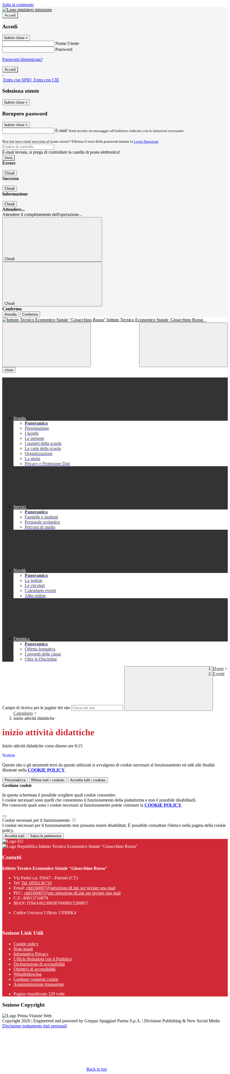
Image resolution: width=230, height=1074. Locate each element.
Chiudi (9, 173)
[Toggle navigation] (46, 344)
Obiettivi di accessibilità (34, 969)
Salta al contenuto (18, 4)
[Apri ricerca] (183, 344)
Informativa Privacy (31, 954)
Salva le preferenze (45, 836)
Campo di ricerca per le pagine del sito (36, 707)
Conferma (30, 314)
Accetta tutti (88, 780)
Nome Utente (67, 43)
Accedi (10, 15)
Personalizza (15, 780)
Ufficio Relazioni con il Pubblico (42, 959)
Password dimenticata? (22, 59)
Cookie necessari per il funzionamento (36, 820)
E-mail (61, 130)
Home (218, 668)
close (8, 370)
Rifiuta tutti (48, 780)
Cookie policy (25, 943)
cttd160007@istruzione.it (70, 888)
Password (63, 49)
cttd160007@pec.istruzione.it (72, 893)
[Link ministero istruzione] (27, 9)
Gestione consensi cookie (35, 979)
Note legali (23, 948)
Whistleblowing (27, 974)
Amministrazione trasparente (38, 984)
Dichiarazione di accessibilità (39, 964)
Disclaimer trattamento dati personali (34, 1025)
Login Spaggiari (146, 141)
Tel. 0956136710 (36, 882)
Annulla (10, 314)
